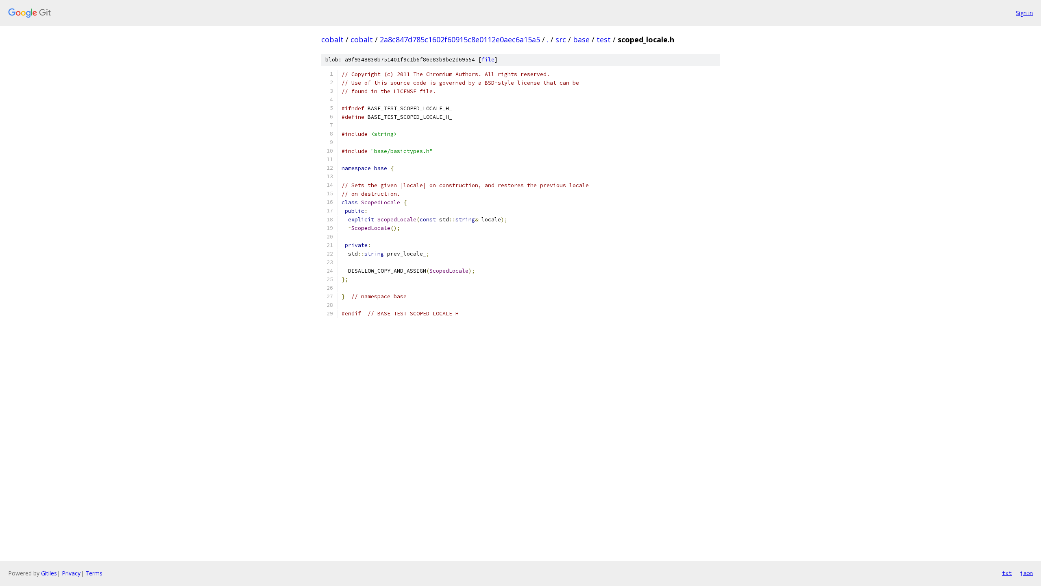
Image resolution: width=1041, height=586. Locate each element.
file (487, 59)
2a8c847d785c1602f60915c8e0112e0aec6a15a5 (460, 39)
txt (1007, 573)
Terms (93, 573)
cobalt (332, 39)
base (581, 39)
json (1026, 573)
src (560, 39)
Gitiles (49, 573)
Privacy (71, 573)
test (604, 39)
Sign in (1024, 13)
